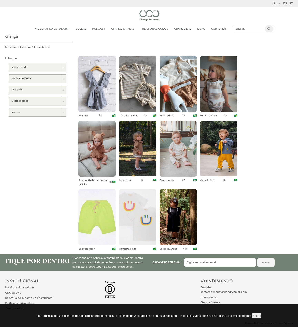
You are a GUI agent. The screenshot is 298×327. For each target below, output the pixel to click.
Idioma (276, 3)
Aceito (257, 315)
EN (285, 3)
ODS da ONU (13, 292)
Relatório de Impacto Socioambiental (29, 297)
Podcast (98, 28)
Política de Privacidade (20, 303)
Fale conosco (209, 297)
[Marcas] (37, 112)
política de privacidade (130, 315)
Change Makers (122, 28)
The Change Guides (154, 28)
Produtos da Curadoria (51, 28)
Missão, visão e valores (19, 287)
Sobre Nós (219, 28)
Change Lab (182, 28)
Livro (201, 28)
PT (291, 3)
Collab (81, 28)
